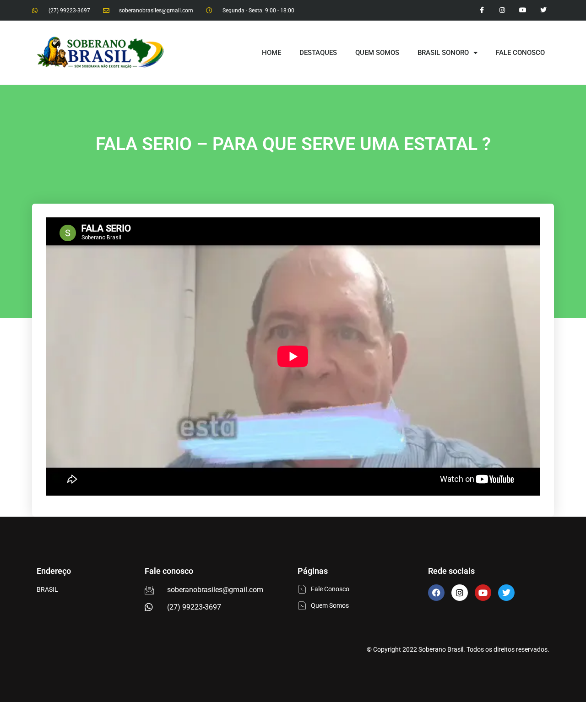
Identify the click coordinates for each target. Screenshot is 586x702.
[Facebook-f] (482, 10)
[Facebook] (436, 592)
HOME (271, 53)
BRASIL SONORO (443, 53)
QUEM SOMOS (377, 53)
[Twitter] (543, 10)
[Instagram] (502, 10)
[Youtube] (522, 10)
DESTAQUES (318, 53)
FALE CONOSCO (520, 53)
